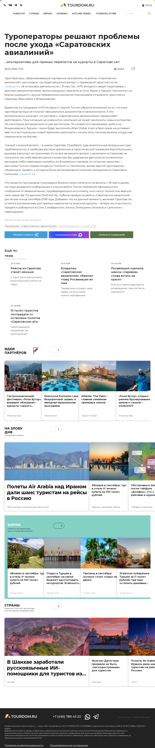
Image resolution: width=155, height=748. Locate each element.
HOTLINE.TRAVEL (81, 13)
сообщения (12, 86)
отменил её (27, 174)
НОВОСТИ (19, 13)
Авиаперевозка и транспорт (77, 226)
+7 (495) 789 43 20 (67, 716)
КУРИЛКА (62, 13)
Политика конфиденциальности (24, 745)
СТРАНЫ (34, 13)
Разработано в (134, 717)
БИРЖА (47, 13)
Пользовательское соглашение (69, 745)
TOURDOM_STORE (106, 13)
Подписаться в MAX (66, 235)
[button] (53, 350)
